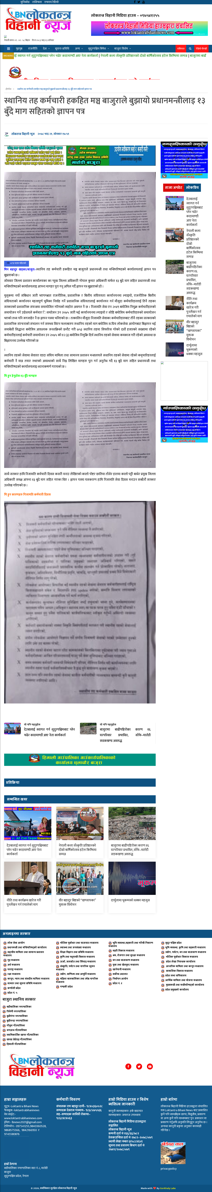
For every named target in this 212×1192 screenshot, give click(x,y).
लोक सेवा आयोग (16, 943)
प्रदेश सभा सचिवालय (175, 975)
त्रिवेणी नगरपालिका (16, 1011)
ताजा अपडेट (173, 188)
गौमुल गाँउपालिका (16, 1025)
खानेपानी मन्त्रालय (122, 969)
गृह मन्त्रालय (13, 960)
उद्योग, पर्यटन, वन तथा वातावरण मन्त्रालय (185, 952)
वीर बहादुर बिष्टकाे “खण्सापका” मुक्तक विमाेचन (77, 902)
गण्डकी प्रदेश (66, 987)
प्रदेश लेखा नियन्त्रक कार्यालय (180, 961)
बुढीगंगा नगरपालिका (17, 1016)
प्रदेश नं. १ (117, 983)
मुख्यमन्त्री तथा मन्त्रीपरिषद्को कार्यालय (184, 985)
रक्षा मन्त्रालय (13, 974)
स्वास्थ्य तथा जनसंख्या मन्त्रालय (75, 947)
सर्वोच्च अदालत (120, 974)
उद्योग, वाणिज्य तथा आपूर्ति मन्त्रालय (78, 974)
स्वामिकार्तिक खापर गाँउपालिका (23, 1035)
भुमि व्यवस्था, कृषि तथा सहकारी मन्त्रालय (185, 947)
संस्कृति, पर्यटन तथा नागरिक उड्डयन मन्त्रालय (75, 968)
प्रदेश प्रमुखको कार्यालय (177, 989)
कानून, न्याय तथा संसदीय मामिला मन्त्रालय (28, 979)
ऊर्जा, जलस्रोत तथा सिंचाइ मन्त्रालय (78, 961)
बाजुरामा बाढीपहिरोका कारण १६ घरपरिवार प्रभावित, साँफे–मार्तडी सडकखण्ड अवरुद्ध (130, 850)
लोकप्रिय (192, 188)
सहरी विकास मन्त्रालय (123, 950)
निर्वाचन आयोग (120, 979)
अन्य (77, 48)
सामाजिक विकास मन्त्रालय (179, 971)
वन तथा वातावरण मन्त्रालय (126, 960)
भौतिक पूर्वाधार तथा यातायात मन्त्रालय (79, 943)
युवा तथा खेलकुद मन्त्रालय (126, 965)
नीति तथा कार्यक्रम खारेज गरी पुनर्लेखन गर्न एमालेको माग (24, 902)
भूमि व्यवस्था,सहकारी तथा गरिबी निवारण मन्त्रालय (130, 944)
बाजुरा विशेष (121, 48)
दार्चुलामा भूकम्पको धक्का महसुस (130, 900)
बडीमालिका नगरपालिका (19, 1007)
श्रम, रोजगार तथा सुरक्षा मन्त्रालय (129, 955)
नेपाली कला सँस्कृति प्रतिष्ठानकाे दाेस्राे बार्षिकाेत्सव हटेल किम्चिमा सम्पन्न (96, 56)
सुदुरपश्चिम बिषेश (97, 48)
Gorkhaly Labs (168, 1188)
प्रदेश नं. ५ (12, 993)
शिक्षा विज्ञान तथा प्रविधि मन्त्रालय (76, 952)
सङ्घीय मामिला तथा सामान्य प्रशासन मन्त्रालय (23, 954)
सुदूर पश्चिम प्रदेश (173, 943)
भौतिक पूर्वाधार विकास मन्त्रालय (181, 957)
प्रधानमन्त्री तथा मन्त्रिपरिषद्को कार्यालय (27, 947)
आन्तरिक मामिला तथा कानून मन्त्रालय (184, 966)
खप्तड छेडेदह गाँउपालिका (19, 1039)
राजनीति (32, 48)
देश (45, 48)
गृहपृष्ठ (19, 48)
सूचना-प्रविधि (62, 48)
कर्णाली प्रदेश (14, 988)
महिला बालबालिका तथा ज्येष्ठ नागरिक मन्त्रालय (77, 980)
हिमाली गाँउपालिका (16, 1044)
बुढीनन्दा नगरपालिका (17, 1021)
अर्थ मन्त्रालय (13, 965)
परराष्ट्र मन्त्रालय (15, 969)
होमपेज (9, 89)
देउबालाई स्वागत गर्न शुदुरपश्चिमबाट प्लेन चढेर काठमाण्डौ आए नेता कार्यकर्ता (27, 850)
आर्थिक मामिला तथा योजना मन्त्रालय (183, 980)
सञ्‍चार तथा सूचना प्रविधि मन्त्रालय (24, 983)
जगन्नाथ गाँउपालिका (17, 1030)
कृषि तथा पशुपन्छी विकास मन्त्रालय (77, 957)
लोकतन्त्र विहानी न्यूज (23, 134)
